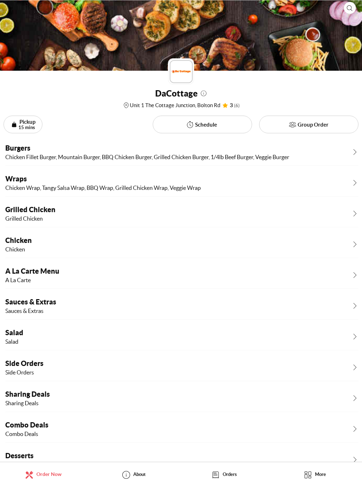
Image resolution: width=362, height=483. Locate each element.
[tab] (45, 474)
